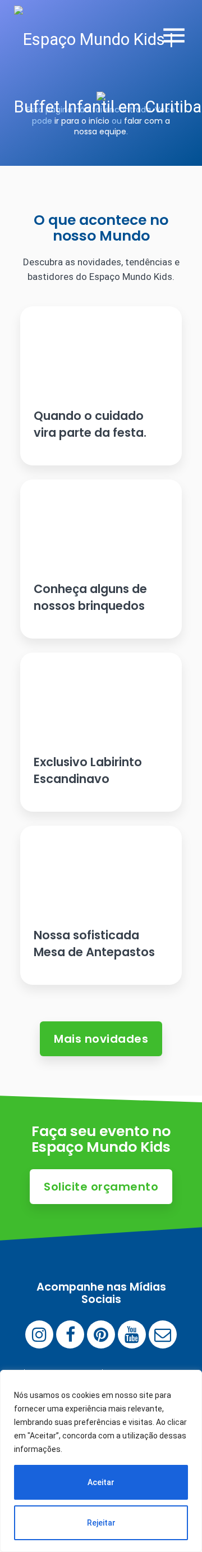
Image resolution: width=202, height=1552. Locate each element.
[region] (101, 1461)
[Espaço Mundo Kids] (108, 73)
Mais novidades (101, 1039)
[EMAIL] (163, 1334)
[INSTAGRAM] (39, 1334)
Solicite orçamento (101, 1186)
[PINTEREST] (101, 1334)
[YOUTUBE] (132, 1334)
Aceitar (101, 1482)
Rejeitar (101, 1522)
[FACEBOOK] (70, 1334)
